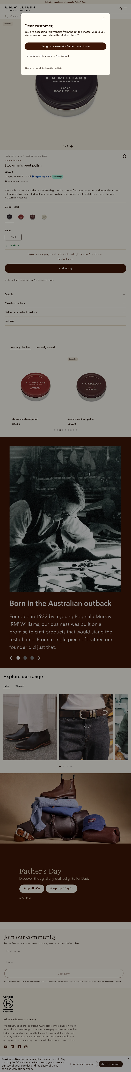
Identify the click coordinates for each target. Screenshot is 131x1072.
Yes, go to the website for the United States (65, 46)
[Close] (104, 18)
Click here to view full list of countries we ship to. (43, 68)
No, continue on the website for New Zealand (47, 56)
